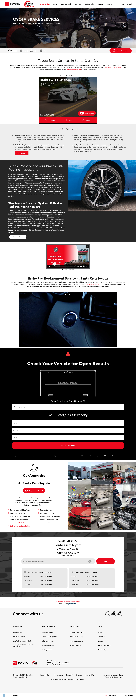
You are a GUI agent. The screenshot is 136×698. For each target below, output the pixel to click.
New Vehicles (17, 632)
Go (105, 561)
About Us (101, 632)
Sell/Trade (89, 4)
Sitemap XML (89, 675)
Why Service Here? (36, 490)
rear (42, 219)
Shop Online (45, 4)
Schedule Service (122, 51)
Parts (35, 51)
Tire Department (47, 650)
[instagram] (119, 613)
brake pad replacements (112, 67)
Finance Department (77, 632)
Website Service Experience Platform (68, 601)
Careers (100, 641)
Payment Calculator (76, 641)
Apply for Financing (76, 637)
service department (74, 69)
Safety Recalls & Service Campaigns (62, 679)
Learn (88, 120)
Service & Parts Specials (49, 637)
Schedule (51, 120)
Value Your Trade (75, 645)
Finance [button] (100, 4)
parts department (92, 284)
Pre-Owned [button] (66, 4)
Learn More (21, 153)
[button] (123, 4)
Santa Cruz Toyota (23, 676)
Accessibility (102, 650)
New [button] (55, 4)
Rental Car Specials (104, 645)
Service (25, 51)
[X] (107, 613)
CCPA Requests (57, 675)
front (34, 219)
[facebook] (113, 613)
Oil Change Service (48, 641)
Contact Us (101, 637)
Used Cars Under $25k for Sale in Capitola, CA (23, 645)
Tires (44, 51)
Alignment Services (48, 645)
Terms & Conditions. (121, 456)
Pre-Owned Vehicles (19, 637)
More (109, 4)
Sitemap (79, 675)
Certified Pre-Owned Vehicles (22, 641)
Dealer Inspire (118, 677)
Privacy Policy (44, 675)
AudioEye (80, 679)
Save (69, 120)
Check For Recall (68, 445)
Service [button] (78, 4)
